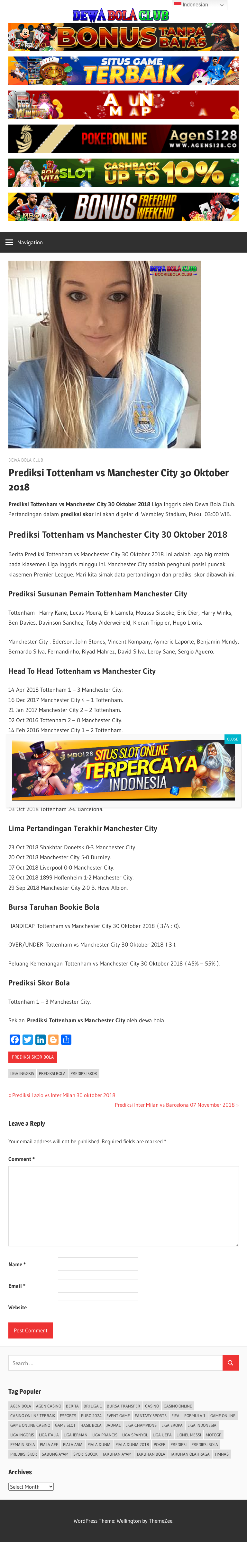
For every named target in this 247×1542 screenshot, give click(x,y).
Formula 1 (195, 1415)
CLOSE (232, 739)
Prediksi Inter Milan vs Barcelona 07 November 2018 (175, 1104)
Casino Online (178, 1405)
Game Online (222, 1415)
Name (17, 1264)
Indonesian (194, 4)
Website (17, 1307)
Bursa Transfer (123, 1405)
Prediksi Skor (83, 1073)
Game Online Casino (30, 1425)
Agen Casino (48, 1405)
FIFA (175, 1415)
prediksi (178, 1444)
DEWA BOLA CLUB (25, 460)
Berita (72, 1405)
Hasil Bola (91, 1425)
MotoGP (213, 1434)
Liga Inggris (22, 1073)
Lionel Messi (189, 1434)
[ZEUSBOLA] (123, 83)
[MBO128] (123, 219)
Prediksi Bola (52, 1073)
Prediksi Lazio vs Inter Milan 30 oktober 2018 (63, 1095)
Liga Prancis (104, 1434)
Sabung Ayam (55, 1454)
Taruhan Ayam (117, 1454)
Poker (160, 1444)
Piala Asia (73, 1444)
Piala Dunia (99, 1444)
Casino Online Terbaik (32, 1415)
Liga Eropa (172, 1425)
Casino (152, 1405)
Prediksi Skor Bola (33, 1057)
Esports (68, 1415)
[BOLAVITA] (123, 49)
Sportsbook (85, 1454)
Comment (21, 1159)
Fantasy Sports (151, 1415)
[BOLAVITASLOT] (123, 185)
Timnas (222, 1454)
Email (16, 1285)
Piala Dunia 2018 (132, 1444)
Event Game (118, 1415)
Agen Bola (20, 1405)
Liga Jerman (75, 1434)
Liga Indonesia (202, 1425)
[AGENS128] (123, 151)
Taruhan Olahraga (190, 1454)
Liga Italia (49, 1434)
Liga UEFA (162, 1434)
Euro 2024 (91, 1415)
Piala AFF (49, 1444)
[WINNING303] (123, 117)
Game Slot (65, 1425)
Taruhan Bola (150, 1454)
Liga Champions (141, 1425)
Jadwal (113, 1425)
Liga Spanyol (135, 1434)
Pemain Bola (22, 1444)
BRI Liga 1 (93, 1405)
